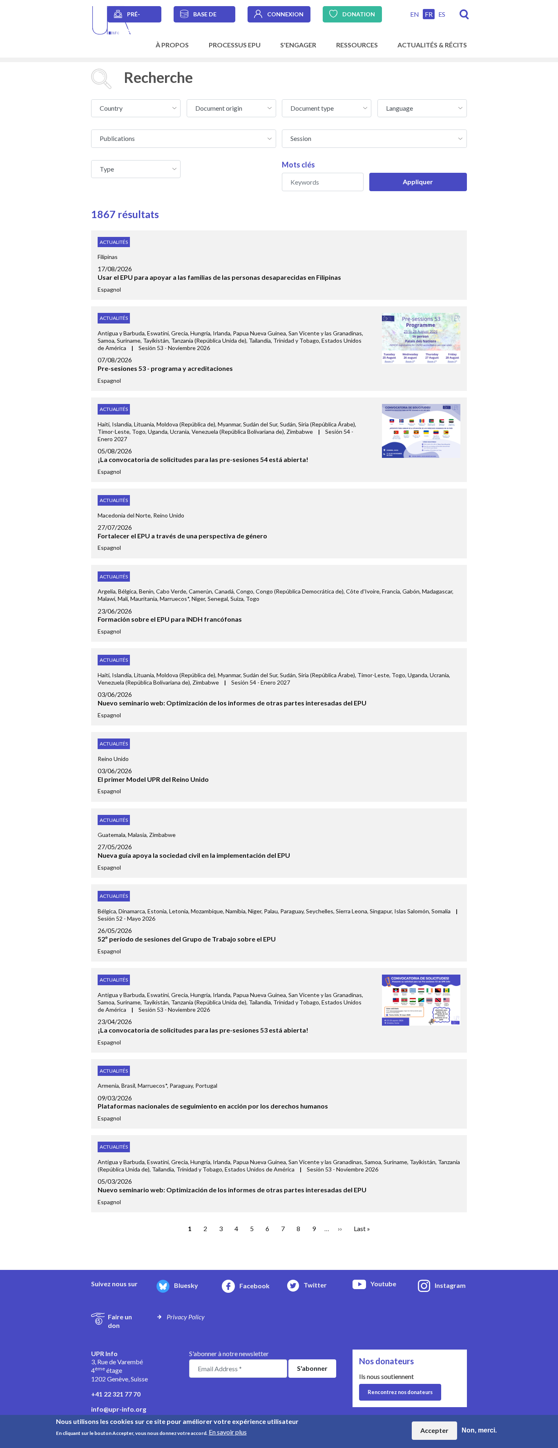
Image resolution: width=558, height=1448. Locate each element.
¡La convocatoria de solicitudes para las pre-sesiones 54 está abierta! (203, 459)
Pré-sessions (140, 16)
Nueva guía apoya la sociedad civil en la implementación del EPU (194, 855)
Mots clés (298, 164)
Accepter (434, 1430)
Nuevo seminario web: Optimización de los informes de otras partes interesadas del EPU (232, 703)
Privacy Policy (186, 1317)
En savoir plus (228, 1432)
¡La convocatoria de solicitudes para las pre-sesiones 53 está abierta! (203, 1030)
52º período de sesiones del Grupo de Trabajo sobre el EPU (187, 939)
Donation (358, 14)
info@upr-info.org (118, 1409)
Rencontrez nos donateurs (400, 1392)
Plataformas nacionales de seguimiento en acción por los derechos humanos (213, 1106)
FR (429, 14)
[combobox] (136, 108)
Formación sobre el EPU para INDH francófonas (170, 619)
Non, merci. (479, 1430)
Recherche (464, 14)
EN (414, 14)
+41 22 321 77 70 (116, 1394)
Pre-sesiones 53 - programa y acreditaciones (165, 368)
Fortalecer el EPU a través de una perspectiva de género (182, 536)
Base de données (207, 16)
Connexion (285, 14)
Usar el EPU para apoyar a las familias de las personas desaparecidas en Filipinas (219, 277)
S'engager (298, 45)
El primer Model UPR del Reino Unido (153, 779)
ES (441, 14)
